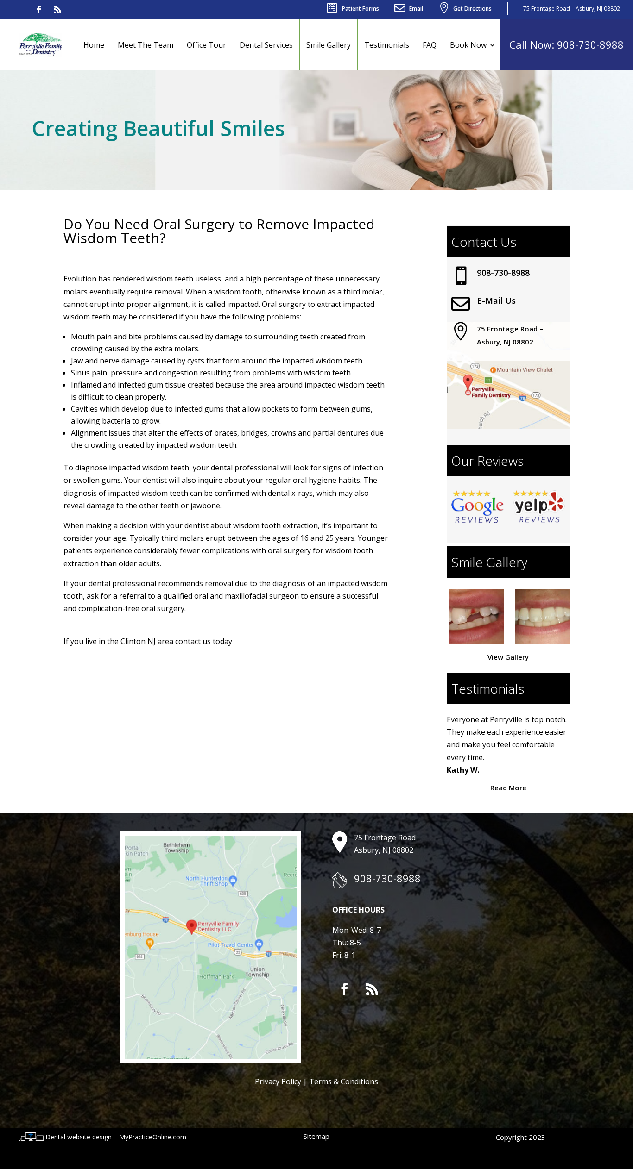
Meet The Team (145, 45)
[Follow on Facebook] (39, 9)
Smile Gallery (328, 45)
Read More (508, 787)
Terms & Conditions (343, 1081)
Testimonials (386, 45)
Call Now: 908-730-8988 (566, 44)
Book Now (468, 45)
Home (93, 45)
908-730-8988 (503, 272)
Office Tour (206, 45)
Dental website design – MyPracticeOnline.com (115, 1136)
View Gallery (508, 657)
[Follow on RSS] (57, 9)
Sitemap (316, 1136)
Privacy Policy (278, 1081)
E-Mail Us (496, 300)
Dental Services (266, 45)
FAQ (430, 45)
